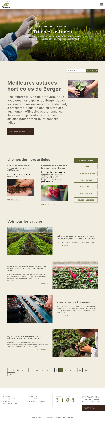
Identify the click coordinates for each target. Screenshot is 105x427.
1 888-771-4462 (9, 396)
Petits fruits (86, 193)
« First (24, 370)
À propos (33, 396)
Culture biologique (86, 173)
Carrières (33, 399)
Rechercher (92, 70)
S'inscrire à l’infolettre (89, 407)
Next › (87, 370)
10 (80, 370)
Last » (11, 374)
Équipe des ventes (37, 401)
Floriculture (86, 180)
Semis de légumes (86, 200)
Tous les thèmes (85, 160)
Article (85, 167)
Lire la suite (13, 199)
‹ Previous (35, 370)
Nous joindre (9, 399)
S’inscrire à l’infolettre (20, 132)
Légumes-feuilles (86, 187)
